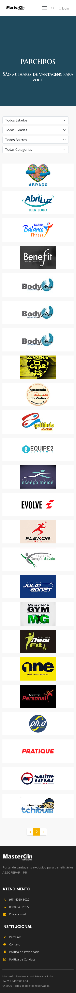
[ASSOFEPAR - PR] (17, 857)
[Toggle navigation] (44, 8)
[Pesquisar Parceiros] (52, 8)
